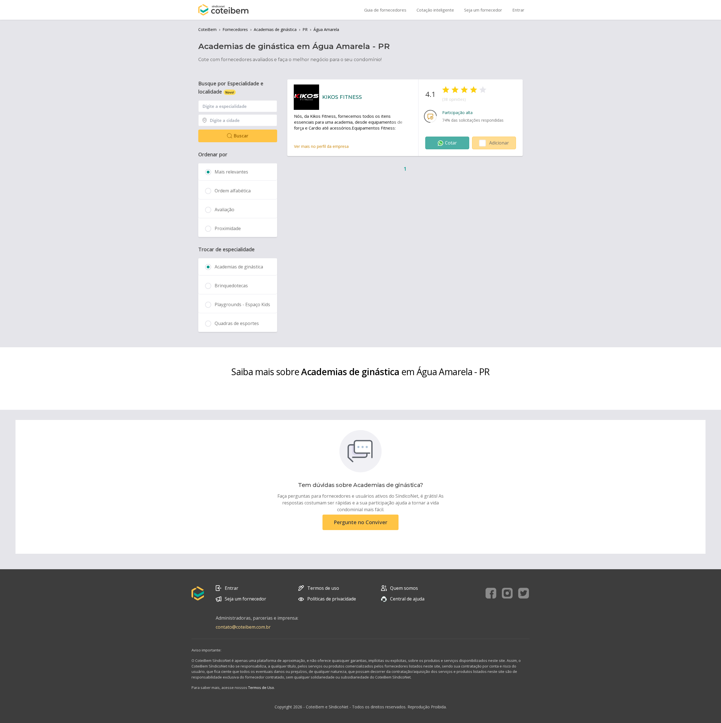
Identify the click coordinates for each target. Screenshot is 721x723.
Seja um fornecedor (245, 599)
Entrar (231, 588)
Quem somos (404, 588)
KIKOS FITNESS (342, 97)
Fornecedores (235, 29)
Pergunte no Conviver (360, 522)
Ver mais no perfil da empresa (321, 146)
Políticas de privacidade (331, 599)
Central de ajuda (407, 599)
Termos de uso (323, 588)
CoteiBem (207, 29)
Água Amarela (326, 29)
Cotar (451, 143)
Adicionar (499, 143)
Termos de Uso (261, 687)
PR (305, 29)
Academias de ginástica (275, 29)
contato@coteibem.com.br (243, 627)
